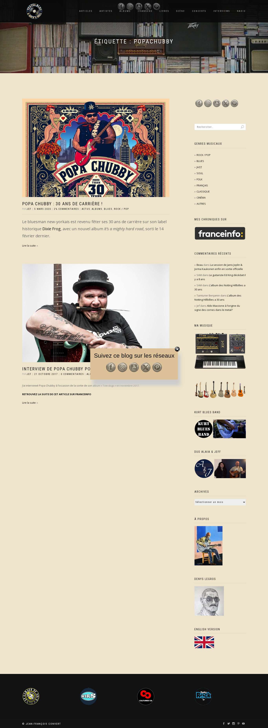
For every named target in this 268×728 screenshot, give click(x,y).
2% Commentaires (66, 209)
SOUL (200, 173)
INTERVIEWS (221, 11)
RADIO (241, 11)
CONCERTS (199, 11)
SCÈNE (180, 11)
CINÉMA (201, 197)
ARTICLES (85, 11)
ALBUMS (97, 209)
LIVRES (164, 11)
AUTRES (201, 203)
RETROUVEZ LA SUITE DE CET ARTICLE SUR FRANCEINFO (56, 394)
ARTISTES (105, 11)
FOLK (199, 179)
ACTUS (86, 209)
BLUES (108, 209)
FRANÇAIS (202, 185)
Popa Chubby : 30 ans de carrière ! (62, 203)
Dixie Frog (51, 228)
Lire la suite (29, 245)
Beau (200, 265)
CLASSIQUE (203, 191)
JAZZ (199, 167)
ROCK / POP (121, 209)
